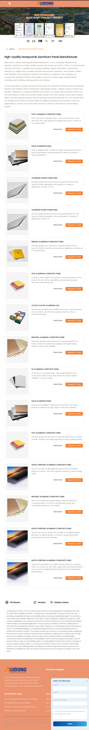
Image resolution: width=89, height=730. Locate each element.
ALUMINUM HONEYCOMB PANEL (44, 178)
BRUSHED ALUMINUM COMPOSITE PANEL (48, 337)
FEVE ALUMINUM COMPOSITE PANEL (46, 273)
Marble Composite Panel (15, 710)
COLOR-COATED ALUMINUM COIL (45, 305)
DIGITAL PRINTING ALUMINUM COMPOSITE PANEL (51, 464)
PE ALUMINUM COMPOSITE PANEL (45, 369)
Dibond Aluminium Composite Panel (20, 707)
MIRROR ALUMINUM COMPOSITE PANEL (47, 241)
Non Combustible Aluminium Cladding (21, 699)
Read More (58, 129)
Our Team (50, 706)
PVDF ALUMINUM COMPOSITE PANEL (46, 114)
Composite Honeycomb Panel (17, 703)
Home (11, 49)
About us (50, 699)
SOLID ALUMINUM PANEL (41, 146)
